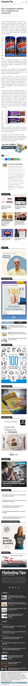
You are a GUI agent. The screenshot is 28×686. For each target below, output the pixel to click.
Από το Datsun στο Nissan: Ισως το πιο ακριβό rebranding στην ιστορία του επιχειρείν (14, 495)
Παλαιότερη (23, 244)
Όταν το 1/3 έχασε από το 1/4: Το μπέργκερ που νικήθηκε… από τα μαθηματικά (6, 223)
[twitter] (12, 189)
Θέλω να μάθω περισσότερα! (6, 680)
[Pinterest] (12, 159)
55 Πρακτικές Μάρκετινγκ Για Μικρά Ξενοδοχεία (11, 562)
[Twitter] (9, 159)
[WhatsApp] (15, 159)
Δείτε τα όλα (24, 194)
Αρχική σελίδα (4, 6)
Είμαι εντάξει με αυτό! (14, 682)
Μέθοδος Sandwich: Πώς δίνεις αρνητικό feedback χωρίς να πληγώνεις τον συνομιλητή (17, 333)
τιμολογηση (10, 6)
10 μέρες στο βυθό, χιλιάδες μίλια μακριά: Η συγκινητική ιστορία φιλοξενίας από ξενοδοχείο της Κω (13, 517)
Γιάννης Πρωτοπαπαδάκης (15, 164)
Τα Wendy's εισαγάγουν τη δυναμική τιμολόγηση (6, 239)
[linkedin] (10, 189)
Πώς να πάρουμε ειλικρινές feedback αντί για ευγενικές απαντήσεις (13, 512)
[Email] (18, 159)
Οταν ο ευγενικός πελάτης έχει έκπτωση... (20, 239)
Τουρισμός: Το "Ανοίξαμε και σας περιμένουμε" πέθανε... (14, 663)
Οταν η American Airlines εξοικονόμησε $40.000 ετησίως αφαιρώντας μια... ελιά (20, 223)
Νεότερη (4, 244)
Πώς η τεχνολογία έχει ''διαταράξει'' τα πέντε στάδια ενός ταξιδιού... (17, 339)
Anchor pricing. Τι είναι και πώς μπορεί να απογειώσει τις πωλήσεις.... (20, 207)
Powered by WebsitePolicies (5, 684)
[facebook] (9, 189)
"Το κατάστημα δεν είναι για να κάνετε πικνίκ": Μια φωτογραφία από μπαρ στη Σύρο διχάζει (17, 327)
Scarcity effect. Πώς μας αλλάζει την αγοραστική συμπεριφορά (6, 207)
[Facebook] (6, 159)
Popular (8, 322)
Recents (20, 322)
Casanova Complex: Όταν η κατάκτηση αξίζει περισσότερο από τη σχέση (17, 669)
